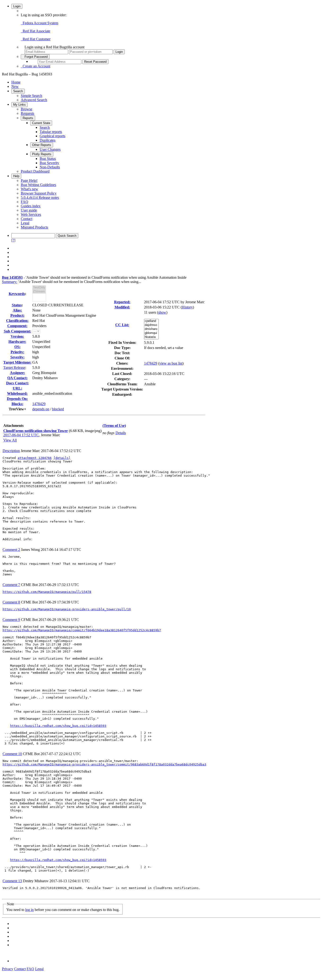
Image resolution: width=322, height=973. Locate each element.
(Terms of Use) (114, 426)
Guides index (31, 206)
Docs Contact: (17, 383)
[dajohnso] (151, 325)
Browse (26, 109)
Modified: (122, 307)
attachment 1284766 (35, 458)
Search (18, 91)
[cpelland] (151, 321)
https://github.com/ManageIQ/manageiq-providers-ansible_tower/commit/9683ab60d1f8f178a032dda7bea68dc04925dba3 (104, 764)
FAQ (24, 202)
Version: (17, 336)
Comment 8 (11, 602)
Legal (25, 223)
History (187, 307)
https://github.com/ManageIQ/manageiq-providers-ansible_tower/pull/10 (67, 609)
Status (17, 305)
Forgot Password (35, 56)
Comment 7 (11, 585)
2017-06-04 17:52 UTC (21, 435)
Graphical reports (52, 136)
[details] (62, 458)
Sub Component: (17, 331)
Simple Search (31, 96)
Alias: (17, 310)
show (162, 312)
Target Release (14, 368)
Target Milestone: (17, 362)
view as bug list (170, 363)
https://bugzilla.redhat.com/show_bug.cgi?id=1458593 (58, 726)
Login (17, 6)
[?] (13, 240)
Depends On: (17, 399)
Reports (28, 118)
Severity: (17, 357)
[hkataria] (151, 337)
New (15, 86)
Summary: (9, 282)
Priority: (17, 352)
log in (29, 910)
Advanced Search (34, 100)
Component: (17, 326)
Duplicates (47, 140)
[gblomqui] (151, 333)
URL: (17, 388)
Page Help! (29, 181)
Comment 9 (11, 620)
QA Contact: (17, 378)
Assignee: (17, 373)
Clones (121, 363)
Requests (27, 113)
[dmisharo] (151, 329)
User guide (29, 210)
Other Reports (41, 145)
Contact (26, 219)
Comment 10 (12, 754)
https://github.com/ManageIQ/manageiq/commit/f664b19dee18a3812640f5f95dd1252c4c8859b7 (82, 630)
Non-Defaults (50, 167)
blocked (58, 409)
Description (11, 451)
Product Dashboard (35, 171)
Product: (17, 315)
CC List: (122, 325)
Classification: (17, 321)
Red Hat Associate (35, 31)
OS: (17, 347)
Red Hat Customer (35, 39)
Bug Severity (49, 163)
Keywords (17, 294)
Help (16, 176)
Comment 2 (11, 550)
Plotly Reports (41, 154)
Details (121, 433)
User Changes (50, 149)
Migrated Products (34, 227)
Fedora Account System (39, 23)
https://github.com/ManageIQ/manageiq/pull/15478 (47, 592)
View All (10, 440)
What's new (29, 189)
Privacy (7, 969)
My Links (19, 104)
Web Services (31, 214)
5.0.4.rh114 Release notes (40, 197)
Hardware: (17, 342)
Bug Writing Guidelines (38, 185)
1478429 (38, 404)
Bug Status (48, 159)
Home (16, 82)
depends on (40, 409)
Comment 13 (12, 881)
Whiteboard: (17, 393)
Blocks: (17, 404)
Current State (41, 123)
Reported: (122, 302)
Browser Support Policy (39, 193)
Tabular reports (51, 132)
